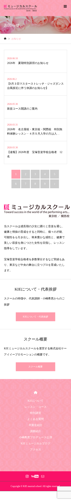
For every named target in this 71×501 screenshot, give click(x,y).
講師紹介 (35, 431)
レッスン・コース (35, 406)
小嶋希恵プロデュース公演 (35, 437)
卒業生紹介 (35, 425)
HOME (35, 392)
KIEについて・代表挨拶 (35, 316)
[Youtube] (34, 476)
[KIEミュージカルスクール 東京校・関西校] (20, 8)
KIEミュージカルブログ (35, 443)
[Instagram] (27, 476)
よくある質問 (35, 419)
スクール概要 (35, 366)
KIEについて (35, 400)
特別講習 (35, 413)
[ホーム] (5, 38)
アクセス (35, 449)
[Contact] (43, 476)
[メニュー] (65, 6)
